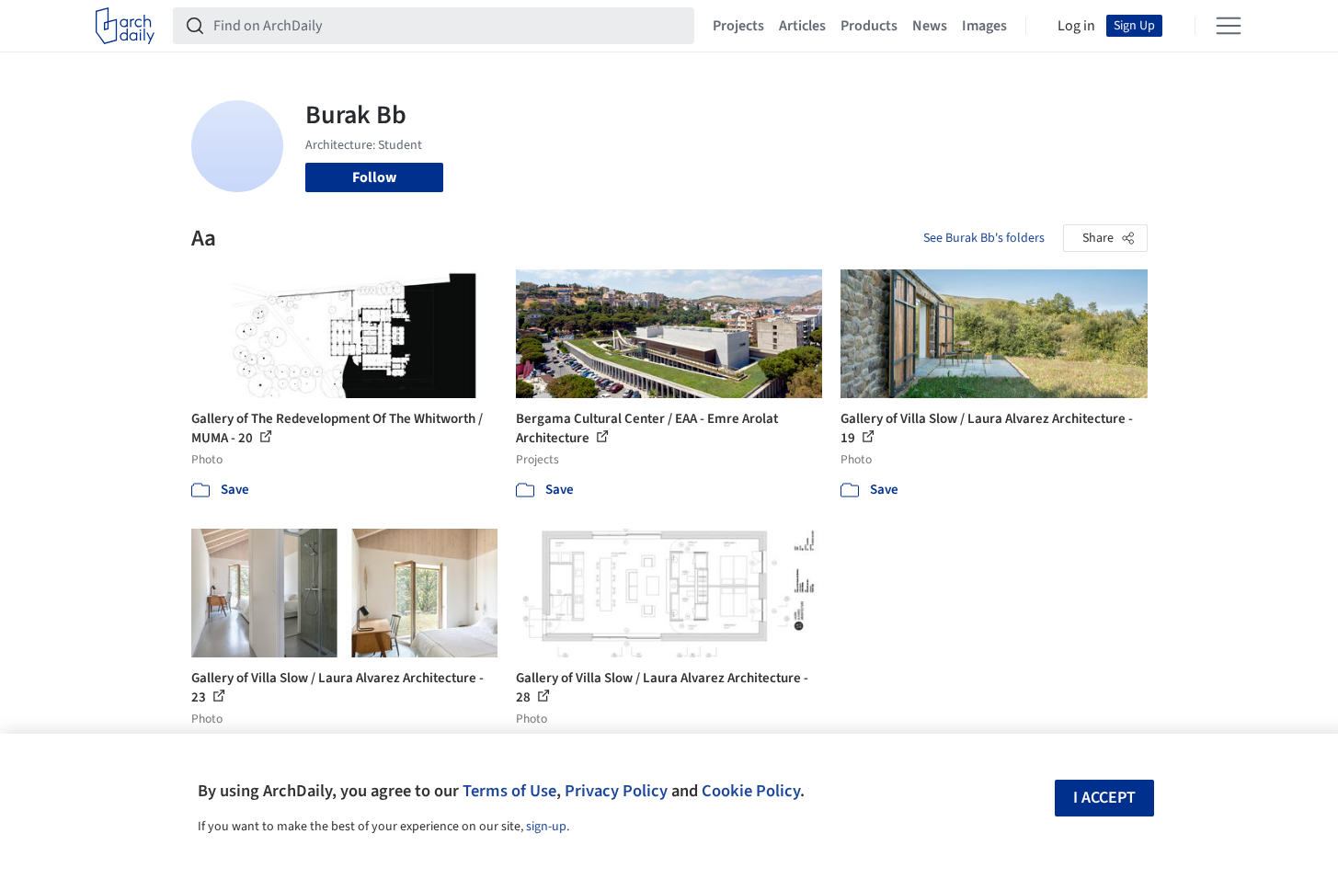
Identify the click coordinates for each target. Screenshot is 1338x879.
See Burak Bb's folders (984, 238)
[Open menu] (1228, 25)
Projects (738, 26)
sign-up (546, 826)
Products (869, 26)
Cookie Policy (751, 791)
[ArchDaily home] (125, 25)
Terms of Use (509, 791)
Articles (802, 26)
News (929, 26)
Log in (1076, 26)
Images (984, 26)
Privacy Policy (616, 791)
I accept (1104, 797)
